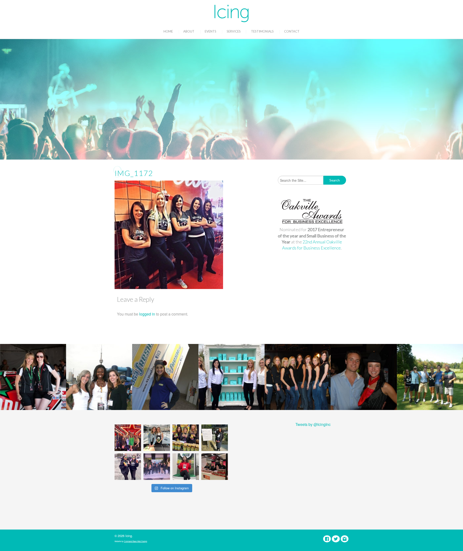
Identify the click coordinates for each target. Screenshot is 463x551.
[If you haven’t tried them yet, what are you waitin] (185, 437)
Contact (292, 31)
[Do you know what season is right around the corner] (185, 466)
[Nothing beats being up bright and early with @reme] (214, 466)
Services (234, 31)
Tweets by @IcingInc (313, 424)
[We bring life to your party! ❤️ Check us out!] (156, 466)
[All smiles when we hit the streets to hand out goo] (128, 466)
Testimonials (262, 31)
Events (210, 31)
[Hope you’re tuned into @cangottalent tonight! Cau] (128, 437)
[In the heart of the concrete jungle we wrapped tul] (156, 437)
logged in (147, 314)
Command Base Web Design (135, 541)
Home (168, 31)
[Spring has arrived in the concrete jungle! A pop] (214, 437)
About (188, 31)
